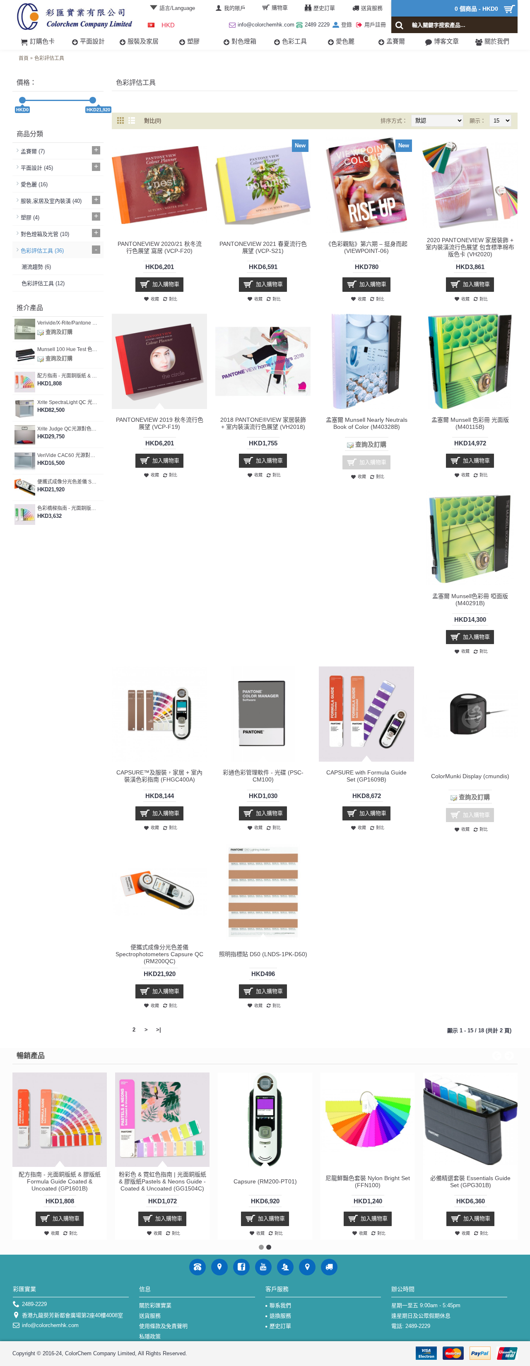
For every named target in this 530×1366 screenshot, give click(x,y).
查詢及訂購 (58, 332)
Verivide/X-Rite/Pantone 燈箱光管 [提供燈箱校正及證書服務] (67, 323)
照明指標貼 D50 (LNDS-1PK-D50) (263, 954)
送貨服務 (150, 1316)
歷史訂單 (280, 1326)
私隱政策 (150, 1336)
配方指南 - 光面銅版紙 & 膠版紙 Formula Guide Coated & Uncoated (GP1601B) (67, 376)
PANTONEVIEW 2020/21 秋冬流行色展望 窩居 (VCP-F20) (160, 247)
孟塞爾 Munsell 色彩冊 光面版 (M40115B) (470, 423)
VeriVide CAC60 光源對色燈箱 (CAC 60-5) (67, 455)
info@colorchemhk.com (50, 1325)
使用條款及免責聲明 (163, 1326)
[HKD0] (22, 100)
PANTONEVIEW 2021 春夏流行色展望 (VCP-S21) (263, 247)
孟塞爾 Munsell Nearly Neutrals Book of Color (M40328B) (366, 423)
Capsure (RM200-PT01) (265, 1181)
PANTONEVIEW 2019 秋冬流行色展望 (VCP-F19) (159, 423)
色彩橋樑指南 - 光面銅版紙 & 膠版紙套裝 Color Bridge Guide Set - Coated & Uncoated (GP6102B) (67, 508)
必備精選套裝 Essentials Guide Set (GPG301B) (470, 1181)
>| (158, 1030)
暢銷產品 (31, 1056)
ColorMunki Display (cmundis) (470, 776)
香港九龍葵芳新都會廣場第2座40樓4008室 (72, 1315)
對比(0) (152, 121)
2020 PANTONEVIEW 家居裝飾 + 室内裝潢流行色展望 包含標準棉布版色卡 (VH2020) (470, 247)
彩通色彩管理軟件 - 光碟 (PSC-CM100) (263, 776)
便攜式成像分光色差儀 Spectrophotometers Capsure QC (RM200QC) (67, 482)
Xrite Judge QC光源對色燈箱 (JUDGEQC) (67, 429)
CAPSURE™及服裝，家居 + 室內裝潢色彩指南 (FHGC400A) (159, 776)
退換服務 (280, 1316)
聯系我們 (280, 1305)
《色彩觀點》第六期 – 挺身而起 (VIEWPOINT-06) (366, 247)
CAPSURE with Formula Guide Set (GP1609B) (366, 776)
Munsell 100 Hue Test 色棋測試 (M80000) (67, 349)
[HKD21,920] (92, 100)
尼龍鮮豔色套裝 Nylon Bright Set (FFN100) (367, 1181)
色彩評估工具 (49, 58)
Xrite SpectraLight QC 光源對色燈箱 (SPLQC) (67, 402)
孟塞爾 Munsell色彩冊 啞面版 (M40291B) (470, 599)
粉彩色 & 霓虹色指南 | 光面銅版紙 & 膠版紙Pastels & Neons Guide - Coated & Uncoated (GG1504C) (162, 1181)
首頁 (24, 58)
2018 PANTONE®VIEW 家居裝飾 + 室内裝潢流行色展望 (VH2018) (263, 423)
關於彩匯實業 (155, 1305)
